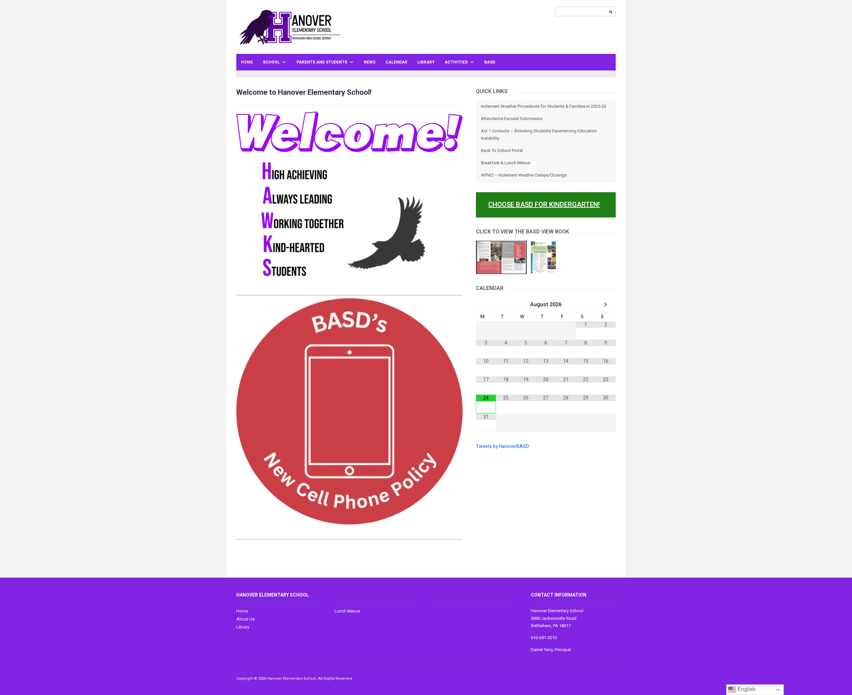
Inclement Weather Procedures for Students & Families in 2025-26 (543, 106)
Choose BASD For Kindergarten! (544, 204)
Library (426, 62)
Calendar (396, 62)
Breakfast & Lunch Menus (505, 162)
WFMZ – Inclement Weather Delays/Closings (524, 175)
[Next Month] (606, 304)
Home (247, 62)
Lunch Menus (347, 611)
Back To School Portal (502, 150)
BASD (489, 62)
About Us (245, 619)
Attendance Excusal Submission (512, 118)
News (369, 62)
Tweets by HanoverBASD (502, 446)
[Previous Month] (486, 304)
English (745, 689)
